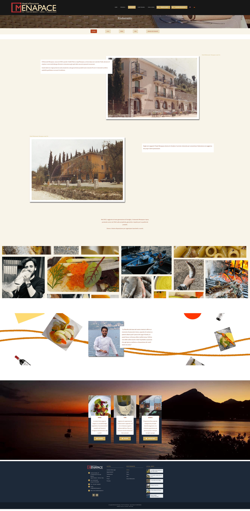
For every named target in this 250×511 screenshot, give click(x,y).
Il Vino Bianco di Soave (156, 490)
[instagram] (97, 495)
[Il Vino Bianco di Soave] (148, 490)
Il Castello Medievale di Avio (156, 476)
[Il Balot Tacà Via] (148, 485)
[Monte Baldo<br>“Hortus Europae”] (148, 495)
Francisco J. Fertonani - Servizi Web (126, 506)
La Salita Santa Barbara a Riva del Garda (156, 471)
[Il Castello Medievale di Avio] (148, 475)
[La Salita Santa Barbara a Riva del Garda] (148, 470)
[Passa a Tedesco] (194, 7)
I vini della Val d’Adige (156, 480)
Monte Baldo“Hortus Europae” (155, 496)
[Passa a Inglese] (190, 7)
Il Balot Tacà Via (154, 485)
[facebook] (93, 495)
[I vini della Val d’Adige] (148, 480)
